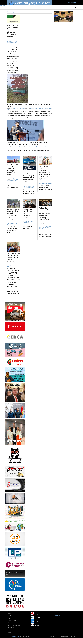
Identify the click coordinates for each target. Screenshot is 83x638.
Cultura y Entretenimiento (39, 7)
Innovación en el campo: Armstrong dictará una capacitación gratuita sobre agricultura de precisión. (13, 31)
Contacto (59, 7)
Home (8, 7)
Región (16, 7)
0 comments (9, 40)
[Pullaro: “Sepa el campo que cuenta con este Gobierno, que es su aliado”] (13, 203)
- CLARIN (36, 614)
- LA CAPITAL (37, 618)
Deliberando (49, 7)
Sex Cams (2, 5)
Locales (12, 7)
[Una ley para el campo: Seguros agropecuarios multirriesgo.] (29, 203)
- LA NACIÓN (37, 621)
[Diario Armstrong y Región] (29, 2)
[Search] (75, 8)
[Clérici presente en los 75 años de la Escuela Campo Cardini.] (13, 247)
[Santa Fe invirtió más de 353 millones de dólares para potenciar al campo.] (13, 159)
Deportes (30, 7)
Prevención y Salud (23, 7)
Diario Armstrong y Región (39, 108)
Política (54, 7)
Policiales (49, 108)
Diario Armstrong (16, 38)
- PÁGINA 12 (37, 625)
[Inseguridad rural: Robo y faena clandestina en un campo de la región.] (29, 88)
